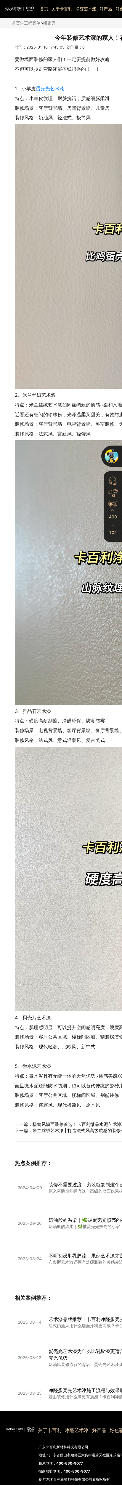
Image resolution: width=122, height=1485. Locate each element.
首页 (44, 8)
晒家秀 (49, 22)
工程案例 (32, 22)
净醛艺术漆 (86, 8)
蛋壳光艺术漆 (50, 88)
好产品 (105, 8)
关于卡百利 (62, 8)
